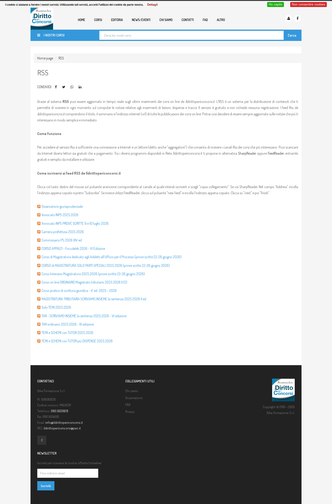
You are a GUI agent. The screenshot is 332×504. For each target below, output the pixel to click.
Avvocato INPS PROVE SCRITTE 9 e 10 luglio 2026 (75, 223)
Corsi (98, 20)
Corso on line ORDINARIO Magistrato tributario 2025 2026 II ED (84, 282)
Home (81, 20)
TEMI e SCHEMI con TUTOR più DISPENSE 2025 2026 (77, 341)
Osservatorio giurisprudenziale (62, 206)
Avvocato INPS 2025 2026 (60, 215)
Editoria (117, 20)
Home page (45, 58)
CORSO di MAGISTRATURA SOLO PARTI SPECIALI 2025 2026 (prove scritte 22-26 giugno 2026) (106, 265)
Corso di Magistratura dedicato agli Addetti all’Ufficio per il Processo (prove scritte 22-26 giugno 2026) (112, 257)
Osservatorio (134, 398)
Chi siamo (166, 20)
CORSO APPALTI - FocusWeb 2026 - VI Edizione (73, 248)
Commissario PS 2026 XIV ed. (62, 240)
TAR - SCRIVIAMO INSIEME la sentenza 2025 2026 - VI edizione (84, 316)
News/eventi (141, 20)
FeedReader (276, 153)
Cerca (292, 35)
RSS (61, 58)
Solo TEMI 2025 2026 (56, 307)
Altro (221, 20)
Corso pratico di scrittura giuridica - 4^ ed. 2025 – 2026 (79, 290)
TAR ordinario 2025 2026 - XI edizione (68, 324)
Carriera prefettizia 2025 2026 (63, 232)
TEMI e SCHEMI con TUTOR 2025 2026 (67, 332)
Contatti (188, 20)
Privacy (129, 411)
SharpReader (247, 153)
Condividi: (44, 87)
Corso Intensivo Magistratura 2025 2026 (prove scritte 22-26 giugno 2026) (93, 274)
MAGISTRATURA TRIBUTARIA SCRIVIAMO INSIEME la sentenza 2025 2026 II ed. (94, 299)
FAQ (205, 20)
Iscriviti (46, 486)
